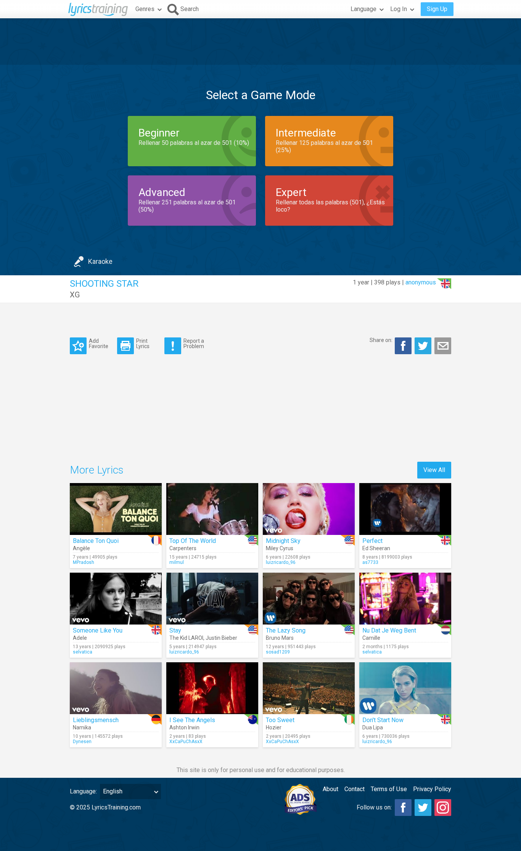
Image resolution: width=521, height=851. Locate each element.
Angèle (81, 548)
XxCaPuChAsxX (186, 741)
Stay (175, 630)
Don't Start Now (383, 720)
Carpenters (182, 548)
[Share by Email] (442, 345)
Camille (371, 638)
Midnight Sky (283, 540)
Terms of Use (389, 789)
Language (363, 9)
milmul (176, 562)
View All (434, 470)
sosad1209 (278, 652)
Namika (82, 727)
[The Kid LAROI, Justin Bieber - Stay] (212, 599)
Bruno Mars (280, 638)
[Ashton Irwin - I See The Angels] (212, 688)
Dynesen (82, 741)
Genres (144, 9)
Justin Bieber (221, 638)
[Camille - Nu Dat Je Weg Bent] (405, 599)
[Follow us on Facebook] (403, 807)
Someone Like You (97, 630)
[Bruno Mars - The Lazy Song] (309, 599)
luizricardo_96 (281, 562)
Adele (80, 638)
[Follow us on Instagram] (442, 807)
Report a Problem (193, 343)
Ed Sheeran (376, 548)
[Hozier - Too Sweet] (309, 688)
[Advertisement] (260, 41)
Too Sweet (280, 720)
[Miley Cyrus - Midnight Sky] (309, 509)
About (330, 789)
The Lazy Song (286, 630)
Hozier (273, 727)
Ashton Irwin (184, 727)
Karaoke (100, 261)
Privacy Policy (432, 789)
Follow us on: (374, 807)
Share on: (381, 340)
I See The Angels (192, 720)
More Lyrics (97, 470)
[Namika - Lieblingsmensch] (116, 688)
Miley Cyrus (279, 548)
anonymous (420, 282)
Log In (398, 9)
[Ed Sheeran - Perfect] (405, 509)
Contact (354, 789)
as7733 (370, 562)
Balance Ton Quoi (96, 540)
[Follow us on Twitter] (423, 807)
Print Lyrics (143, 343)
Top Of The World (192, 540)
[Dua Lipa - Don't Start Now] (405, 688)
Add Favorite (98, 343)
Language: (83, 791)
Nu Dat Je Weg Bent (389, 630)
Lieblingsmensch (96, 720)
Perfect (372, 540)
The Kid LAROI (186, 638)
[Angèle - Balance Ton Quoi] (116, 509)
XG (75, 294)
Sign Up (437, 9)
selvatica (82, 652)
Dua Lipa (372, 727)
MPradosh (83, 562)
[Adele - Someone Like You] (116, 599)
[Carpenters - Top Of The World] (212, 509)
